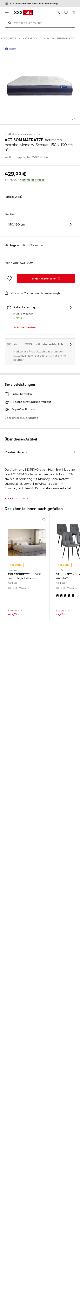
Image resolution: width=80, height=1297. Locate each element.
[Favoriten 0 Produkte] (66, 12)
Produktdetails (16, 452)
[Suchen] (9, 22)
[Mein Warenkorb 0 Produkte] (74, 12)
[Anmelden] (58, 12)
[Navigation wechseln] (6, 12)
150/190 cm (16, 224)
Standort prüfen (24, 327)
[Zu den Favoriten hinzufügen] (9, 278)
